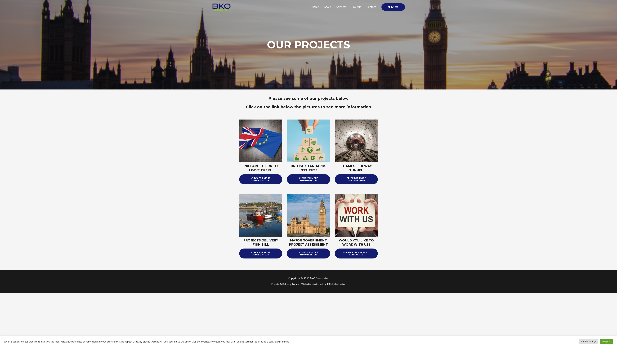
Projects (356, 7)
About (327, 7)
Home (315, 7)
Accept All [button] (606, 341)
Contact (371, 7)
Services (341, 7)
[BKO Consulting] (221, 7)
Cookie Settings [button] (588, 341)
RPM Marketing (336, 284)
